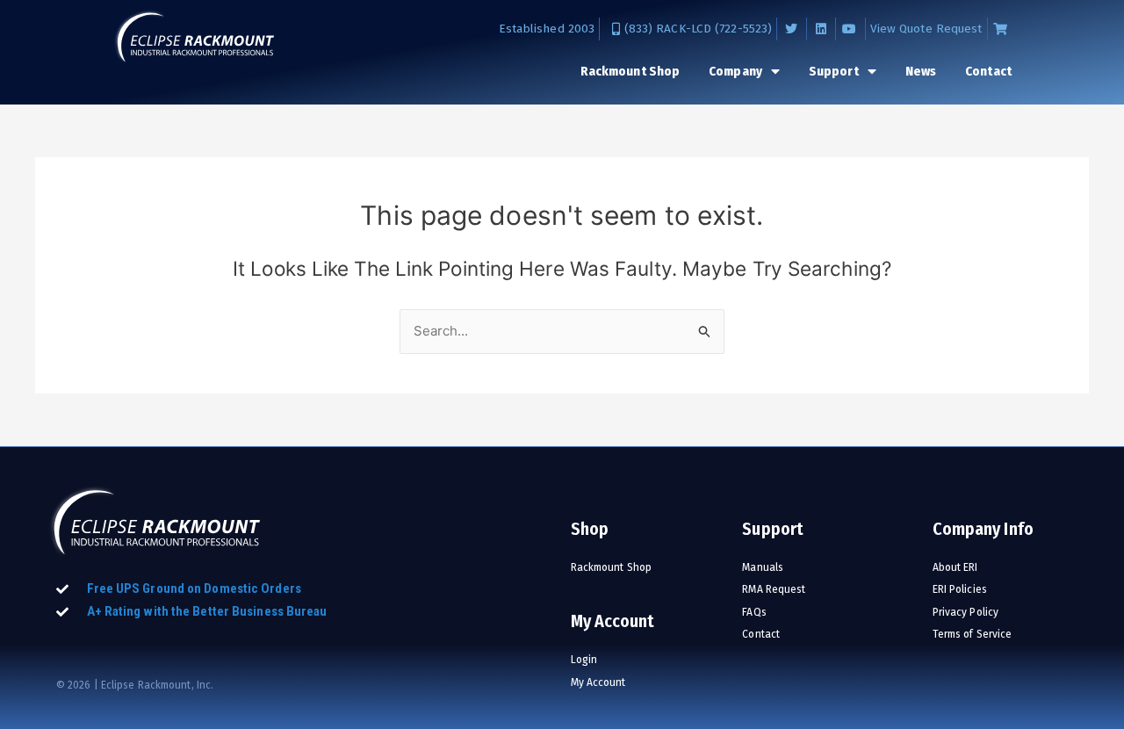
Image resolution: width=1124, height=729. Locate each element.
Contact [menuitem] (988, 71)
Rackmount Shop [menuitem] (630, 71)
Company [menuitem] (735, 71)
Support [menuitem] (834, 71)
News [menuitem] (920, 71)
